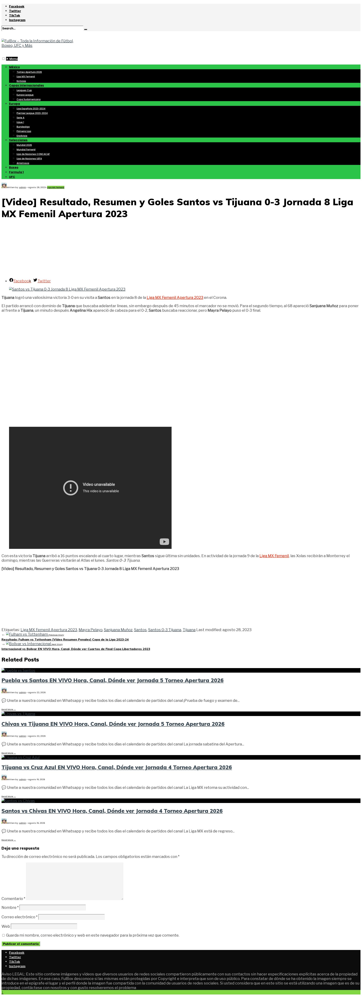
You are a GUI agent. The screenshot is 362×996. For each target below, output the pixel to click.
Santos (140, 630)
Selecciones (18, 140)
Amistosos (23, 163)
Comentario (13, 898)
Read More (9, 709)
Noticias (21, 81)
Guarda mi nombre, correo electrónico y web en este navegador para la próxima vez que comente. (92, 935)
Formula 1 (16, 172)
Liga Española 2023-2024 (31, 108)
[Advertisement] (181, 249)
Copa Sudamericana (29, 99)
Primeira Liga (24, 131)
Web (6, 926)
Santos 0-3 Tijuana (164, 630)
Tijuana (189, 630)
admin (22, 187)
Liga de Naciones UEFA (29, 158)
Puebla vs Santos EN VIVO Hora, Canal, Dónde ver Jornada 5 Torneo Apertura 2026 (113, 680)
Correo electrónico (20, 917)
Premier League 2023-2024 (32, 113)
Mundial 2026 (24, 145)
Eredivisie (22, 135)
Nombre (10, 907)
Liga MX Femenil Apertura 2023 (175, 297)
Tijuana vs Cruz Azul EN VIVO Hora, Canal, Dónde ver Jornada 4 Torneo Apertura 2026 (117, 767)
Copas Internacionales (26, 85)
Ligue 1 (20, 122)
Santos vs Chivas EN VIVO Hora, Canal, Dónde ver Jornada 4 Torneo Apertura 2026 (112, 811)
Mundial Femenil (26, 149)
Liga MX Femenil (26, 76)
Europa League (25, 94)
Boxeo (13, 167)
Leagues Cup (24, 90)
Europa (14, 104)
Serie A (20, 117)
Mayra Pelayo (90, 630)
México (14, 67)
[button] (3, 58)
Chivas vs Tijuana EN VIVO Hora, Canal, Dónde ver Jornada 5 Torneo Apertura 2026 (113, 724)
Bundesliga (23, 126)
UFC (12, 177)
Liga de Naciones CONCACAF (33, 154)
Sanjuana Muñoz (118, 630)
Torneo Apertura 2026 (29, 72)
